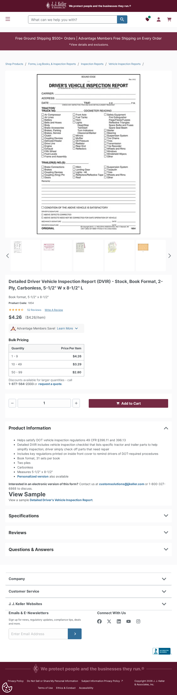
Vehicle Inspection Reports (125, 64)
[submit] (75, 633)
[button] (88, 41)
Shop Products (14, 64)
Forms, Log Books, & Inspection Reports (52, 64)
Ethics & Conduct (66, 687)
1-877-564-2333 (21, 384)
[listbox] (88, 255)
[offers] (148, 19)
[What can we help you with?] (122, 19)
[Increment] (76, 403)
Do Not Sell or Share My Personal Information (52, 680)
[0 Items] (169, 19)
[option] (25, 255)
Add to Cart (131, 403)
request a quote (50, 384)
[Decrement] (12, 403)
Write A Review (54, 310)
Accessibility (86, 687)
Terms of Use (45, 687)
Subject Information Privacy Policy (102, 680)
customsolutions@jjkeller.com (122, 484)
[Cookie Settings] (7, 687)
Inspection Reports (92, 64)
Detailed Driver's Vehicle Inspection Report (61, 500)
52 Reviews (34, 310)
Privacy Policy (16, 680)
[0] (169, 19)
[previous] (7, 255)
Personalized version (33, 476)
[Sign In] (158, 19)
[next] (169, 255)
